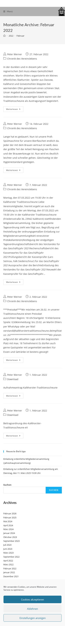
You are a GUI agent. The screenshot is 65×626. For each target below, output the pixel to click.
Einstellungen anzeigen (33, 618)
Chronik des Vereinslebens (22, 58)
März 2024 (8, 529)
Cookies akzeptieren (32, 599)
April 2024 (8, 525)
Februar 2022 (9, 568)
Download (12, 379)
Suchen (7, 484)
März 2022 (8, 564)
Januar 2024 (9, 533)
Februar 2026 (9, 513)
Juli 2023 (7, 544)
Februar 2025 (9, 517)
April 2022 (8, 560)
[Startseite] (4, 35)
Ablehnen (32, 608)
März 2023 (8, 552)
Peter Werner (14, 54)
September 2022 (11, 556)
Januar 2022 (9, 572)
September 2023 (11, 540)
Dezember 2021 (11, 576)
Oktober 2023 (10, 537)
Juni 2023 (7, 548)
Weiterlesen (14, 110)
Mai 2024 (7, 521)
